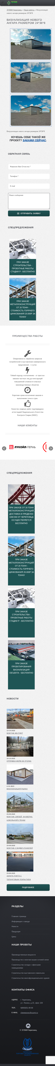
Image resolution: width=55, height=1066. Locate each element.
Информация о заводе (21, 921)
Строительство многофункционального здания (30, 978)
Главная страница (19, 916)
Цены (14, 937)
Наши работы (29, 10)
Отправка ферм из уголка (19, 761)
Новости (15, 926)
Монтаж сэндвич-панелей (20, 848)
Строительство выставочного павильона (28, 973)
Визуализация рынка (17, 789)
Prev (4, 448)
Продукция (16, 932)
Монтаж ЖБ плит (15, 733)
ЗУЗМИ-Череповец (14, 10)
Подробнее (28, 887)
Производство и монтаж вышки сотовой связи (30, 960)
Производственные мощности (24, 955)
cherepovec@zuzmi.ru (29, 1013)
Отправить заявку (31, 213)
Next (51, 448)
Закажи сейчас (34, 140)
